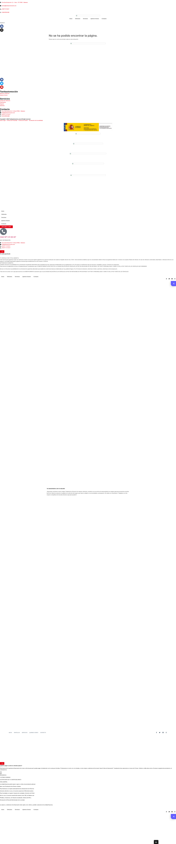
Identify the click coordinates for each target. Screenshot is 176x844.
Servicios (85, 18)
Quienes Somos (95, 18)
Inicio (71, 18)
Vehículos (77, 18)
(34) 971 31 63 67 (8, 237)
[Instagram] (1, 30)
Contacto (104, 18)
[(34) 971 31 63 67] (3, 231)
